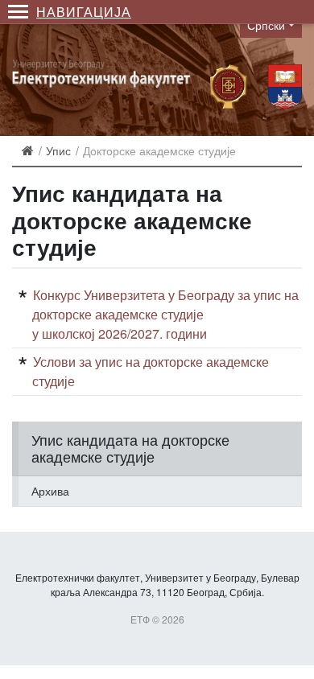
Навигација (83, 11)
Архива (50, 491)
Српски (266, 25)
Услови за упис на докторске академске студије (150, 371)
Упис (58, 150)
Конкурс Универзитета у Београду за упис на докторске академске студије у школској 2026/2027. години (165, 314)
